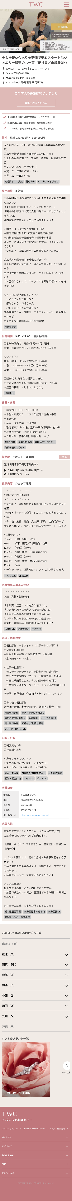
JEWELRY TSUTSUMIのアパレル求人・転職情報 (44, 1128)
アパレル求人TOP (9, 1128)
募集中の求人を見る (36, 103)
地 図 (64, 456)
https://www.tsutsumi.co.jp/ (35, 814)
